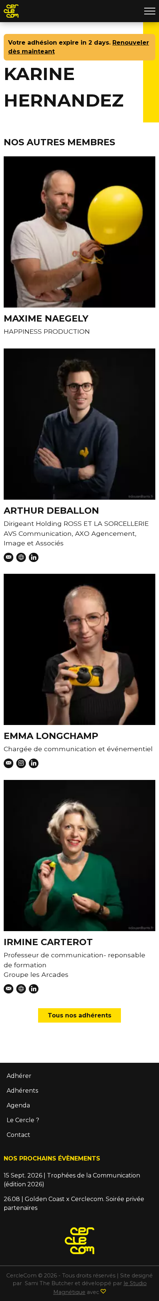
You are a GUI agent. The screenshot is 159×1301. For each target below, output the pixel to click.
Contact (18, 1134)
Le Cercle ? (23, 1120)
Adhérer (19, 1075)
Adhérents (22, 1090)
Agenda (18, 1105)
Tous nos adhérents (79, 1015)
